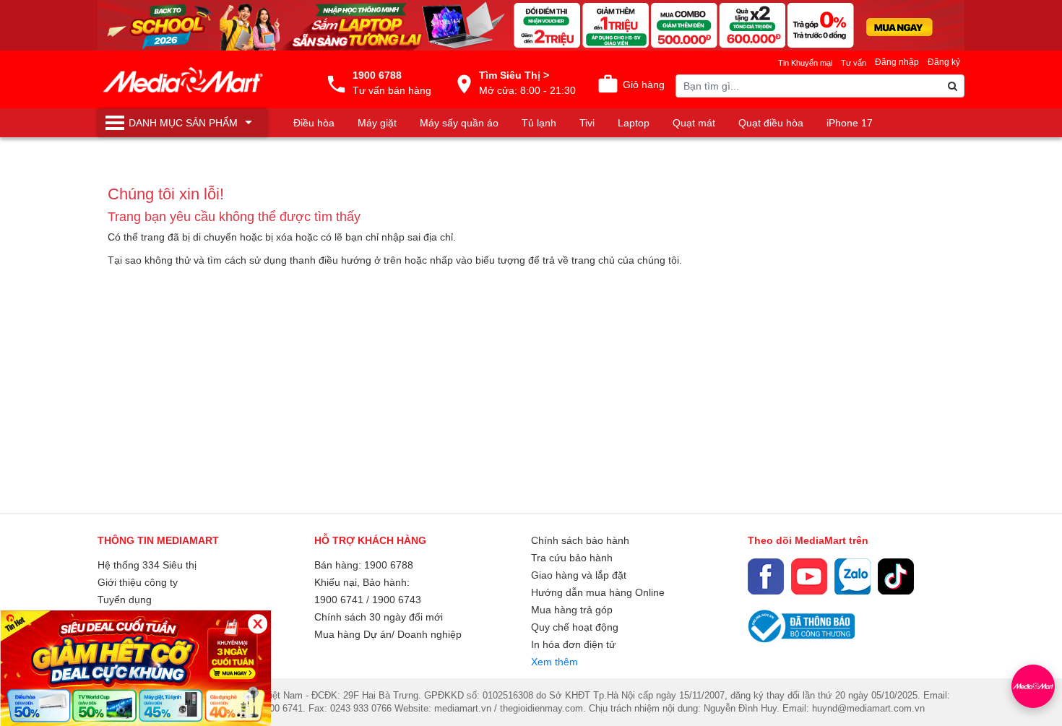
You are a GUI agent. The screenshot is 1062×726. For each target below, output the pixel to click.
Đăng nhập (897, 62)
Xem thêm (554, 661)
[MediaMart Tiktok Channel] (896, 576)
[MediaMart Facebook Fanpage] (766, 576)
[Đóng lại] (257, 624)
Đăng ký (944, 62)
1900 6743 (396, 599)
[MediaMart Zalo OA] (852, 576)
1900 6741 (338, 599)
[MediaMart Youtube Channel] (809, 576)
